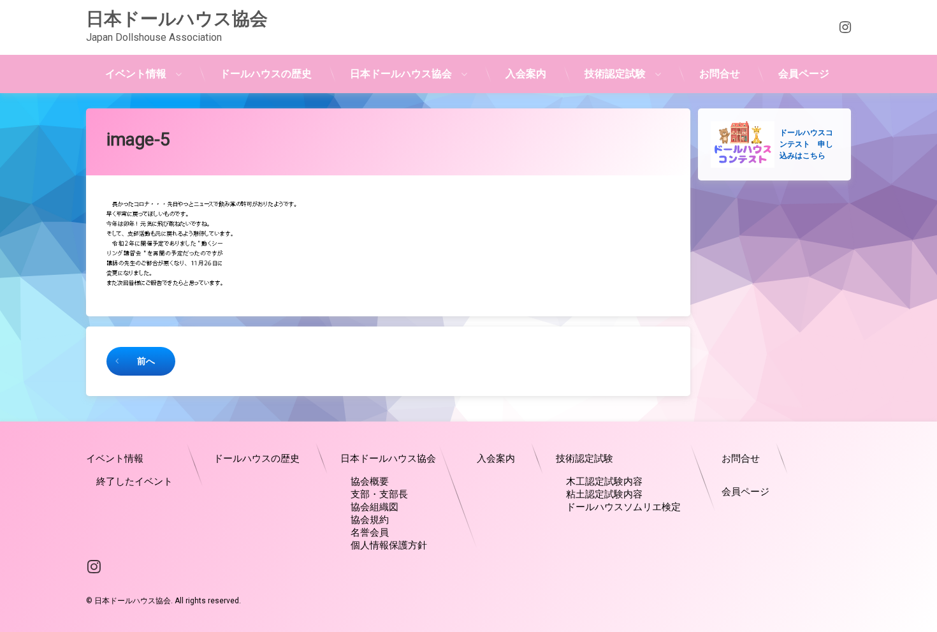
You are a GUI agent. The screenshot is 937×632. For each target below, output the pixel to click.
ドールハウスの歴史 (266, 74)
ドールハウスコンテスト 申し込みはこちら (806, 144)
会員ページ (803, 74)
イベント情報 (135, 74)
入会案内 (525, 74)
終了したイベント (134, 481)
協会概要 (370, 481)
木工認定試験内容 (604, 481)
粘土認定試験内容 (604, 494)
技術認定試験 (615, 74)
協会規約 (370, 519)
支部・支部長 (379, 494)
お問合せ (719, 74)
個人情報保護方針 (389, 545)
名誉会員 (370, 532)
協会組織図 (374, 507)
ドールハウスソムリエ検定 (623, 507)
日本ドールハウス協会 (401, 74)
